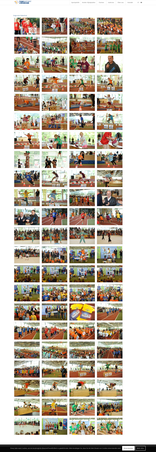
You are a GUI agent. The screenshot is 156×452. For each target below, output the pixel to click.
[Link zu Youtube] (141, 2)
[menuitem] (75, 2)
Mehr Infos (140, 448)
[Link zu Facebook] (138, 2)
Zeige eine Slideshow (20, 15)
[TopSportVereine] (22, 2)
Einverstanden (128, 448)
